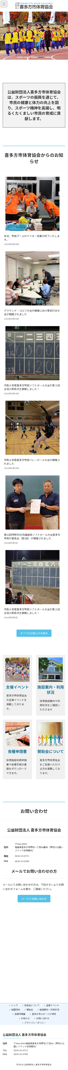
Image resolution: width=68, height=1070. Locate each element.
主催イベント (52, 1005)
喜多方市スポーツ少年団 (44, 1014)
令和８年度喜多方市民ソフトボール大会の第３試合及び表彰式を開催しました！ (32, 387)
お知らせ (25, 1018)
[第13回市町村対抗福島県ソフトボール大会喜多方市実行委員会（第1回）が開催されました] (32, 502)
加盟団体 (15, 1010)
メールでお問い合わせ (34, 898)
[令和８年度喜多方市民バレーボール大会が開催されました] (32, 428)
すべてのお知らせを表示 (34, 633)
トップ (14, 1005)
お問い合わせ (42, 1018)
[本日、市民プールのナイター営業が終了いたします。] (32, 204)
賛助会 (29, 1010)
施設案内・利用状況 (49, 1010)
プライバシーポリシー (35, 1023)
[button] (20, 57)
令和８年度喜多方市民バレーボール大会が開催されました (32, 461)
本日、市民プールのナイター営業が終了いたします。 (32, 237)
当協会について (32, 1005)
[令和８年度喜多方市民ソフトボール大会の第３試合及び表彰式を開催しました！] (32, 353)
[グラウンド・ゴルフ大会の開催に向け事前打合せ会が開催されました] (32, 278)
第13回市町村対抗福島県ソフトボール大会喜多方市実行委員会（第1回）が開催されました (32, 536)
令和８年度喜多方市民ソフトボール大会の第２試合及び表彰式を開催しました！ (32, 611)
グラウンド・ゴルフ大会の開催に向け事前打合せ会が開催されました (32, 312)
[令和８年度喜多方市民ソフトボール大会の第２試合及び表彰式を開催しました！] (32, 577)
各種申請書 (20, 1014)
